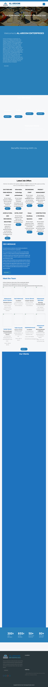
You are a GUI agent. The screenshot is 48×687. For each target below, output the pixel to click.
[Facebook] (3, 675)
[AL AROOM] (11, 4)
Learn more (6, 670)
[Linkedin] (10, 675)
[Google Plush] (7, 675)
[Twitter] (5, 675)
